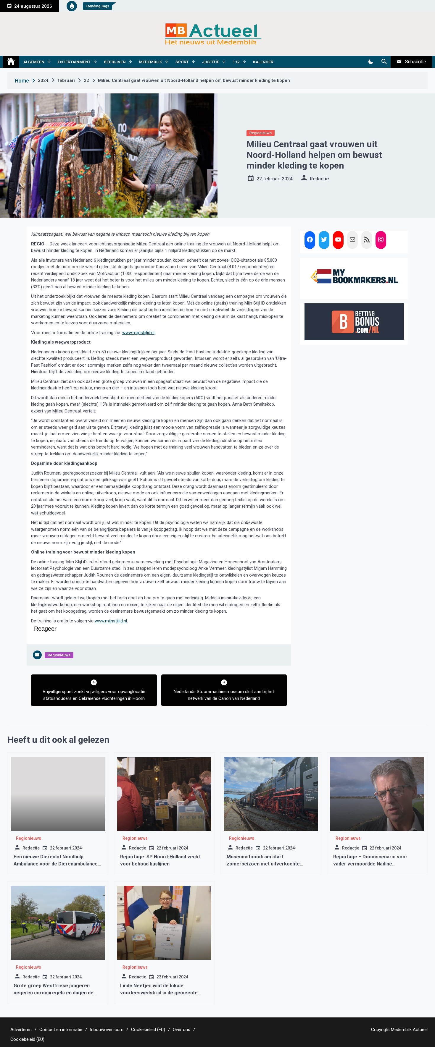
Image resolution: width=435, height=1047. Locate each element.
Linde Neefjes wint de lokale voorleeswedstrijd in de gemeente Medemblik (159, 993)
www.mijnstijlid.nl (138, 332)
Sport (182, 61)
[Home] (11, 62)
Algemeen (33, 61)
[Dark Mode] (370, 62)
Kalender (263, 61)
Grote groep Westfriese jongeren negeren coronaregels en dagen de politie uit (54, 993)
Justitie (210, 61)
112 (236, 61)
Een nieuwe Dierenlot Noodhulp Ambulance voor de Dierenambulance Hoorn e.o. (56, 864)
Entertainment (74, 61)
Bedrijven (115, 61)
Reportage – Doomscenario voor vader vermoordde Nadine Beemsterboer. (370, 864)
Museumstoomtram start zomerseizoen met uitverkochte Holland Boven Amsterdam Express (266, 864)
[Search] (384, 62)
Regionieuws (260, 133)
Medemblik (150, 61)
